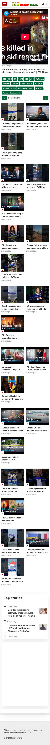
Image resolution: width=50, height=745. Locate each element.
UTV (40, 83)
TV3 (35, 83)
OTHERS (39, 88)
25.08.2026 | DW (6, 129)
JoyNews (15, 83)
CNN (10, 79)
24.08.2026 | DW (31, 433)
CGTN (20, 79)
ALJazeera (40, 79)
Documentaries (15, 93)
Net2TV (29, 83)
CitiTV (23, 83)
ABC (32, 79)
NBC (26, 79)
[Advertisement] (24, 728)
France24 (6, 83)
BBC (4, 79)
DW (15, 79)
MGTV (31, 88)
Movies (5, 93)
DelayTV (6, 88)
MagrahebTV (22, 88)
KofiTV (13, 88)
